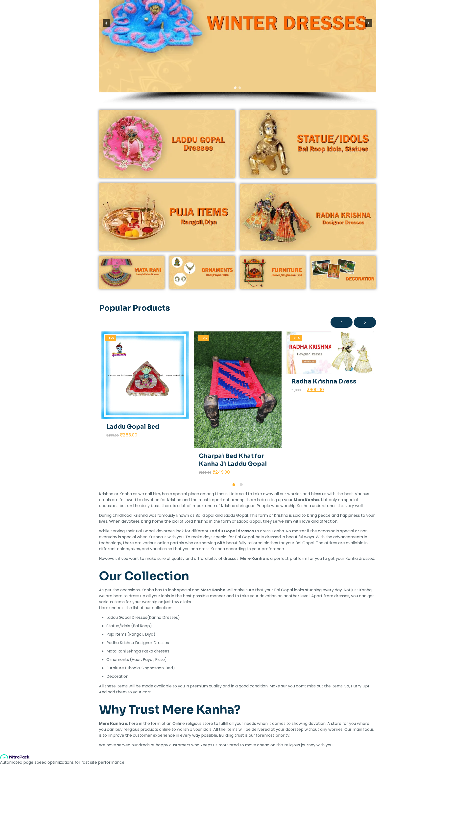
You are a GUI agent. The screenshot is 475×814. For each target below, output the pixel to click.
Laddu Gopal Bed (132, 427)
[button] (106, 23)
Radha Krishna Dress (323, 381)
